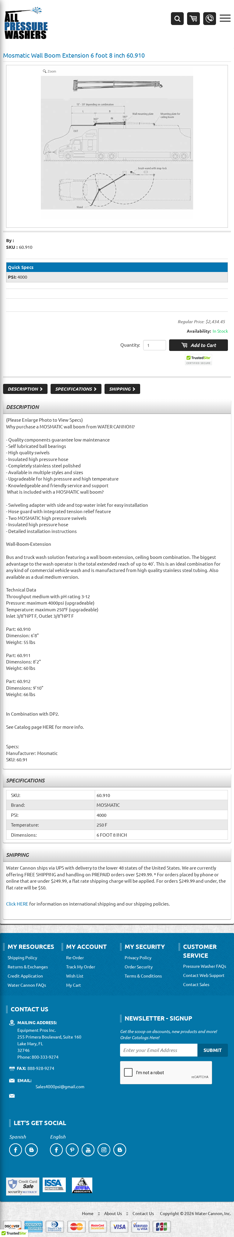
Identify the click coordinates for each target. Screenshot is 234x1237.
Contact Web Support (204, 975)
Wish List (74, 975)
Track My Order (80, 966)
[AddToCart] (198, 345)
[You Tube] (88, 1149)
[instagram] (104, 1149)
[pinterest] (72, 1149)
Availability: (199, 331)
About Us (113, 1213)
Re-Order (75, 957)
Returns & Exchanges (28, 966)
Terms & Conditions (143, 975)
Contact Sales (196, 984)
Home (88, 1213)
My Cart (73, 985)
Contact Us (143, 1213)
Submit (213, 1050)
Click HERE (17, 903)
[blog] (31, 1149)
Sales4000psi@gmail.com (60, 1086)
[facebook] (15, 1149)
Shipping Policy (22, 957)
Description (23, 389)
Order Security (139, 966)
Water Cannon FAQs (27, 985)
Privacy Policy (138, 957)
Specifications (74, 389)
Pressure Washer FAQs (204, 966)
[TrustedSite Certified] (198, 359)
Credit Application (25, 975)
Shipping (120, 389)
